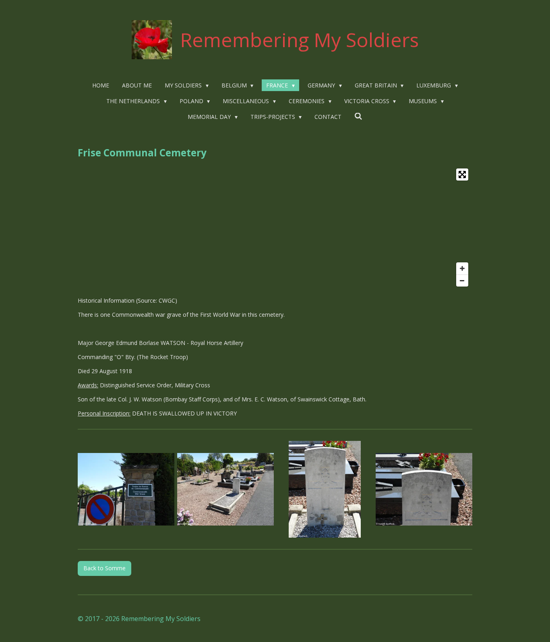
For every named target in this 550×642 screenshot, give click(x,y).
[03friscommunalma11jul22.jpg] (324, 489)
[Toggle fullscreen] (462, 174)
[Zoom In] (462, 268)
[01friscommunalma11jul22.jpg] (126, 489)
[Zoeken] (358, 116)
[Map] (275, 227)
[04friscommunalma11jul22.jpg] (424, 489)
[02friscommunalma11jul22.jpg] (225, 489)
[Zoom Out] (462, 280)
